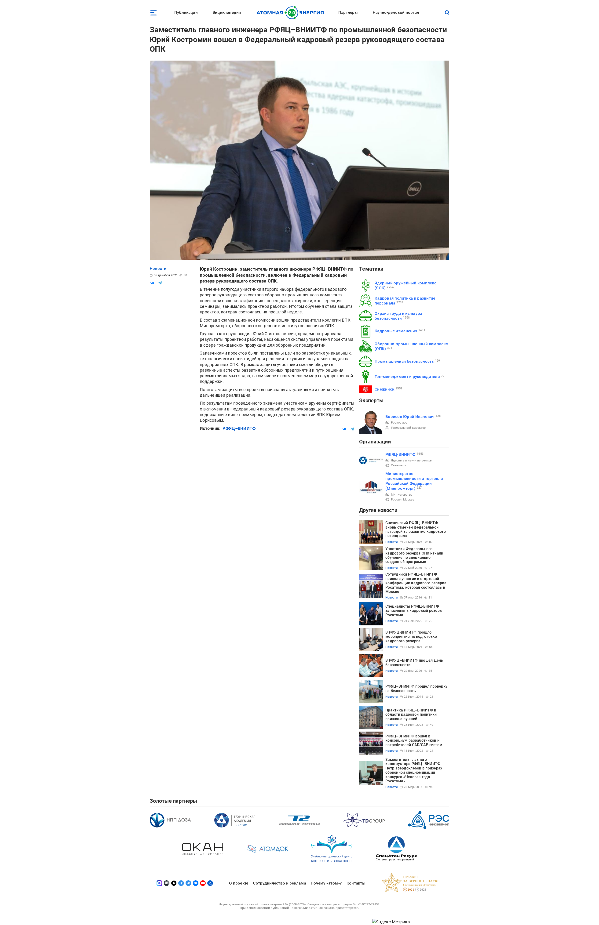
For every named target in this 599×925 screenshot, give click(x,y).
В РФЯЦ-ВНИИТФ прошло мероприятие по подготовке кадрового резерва (411, 636)
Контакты (356, 883)
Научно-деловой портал (396, 12)
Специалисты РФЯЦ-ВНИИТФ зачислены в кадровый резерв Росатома (413, 610)
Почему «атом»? (326, 883)
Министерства (401, 494)
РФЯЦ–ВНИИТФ (239, 428)
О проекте (238, 883)
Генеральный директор (408, 427)
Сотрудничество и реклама (279, 883)
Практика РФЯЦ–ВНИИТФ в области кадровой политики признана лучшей (411, 714)
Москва (408, 499)
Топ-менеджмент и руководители (407, 376)
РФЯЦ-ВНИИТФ (400, 454)
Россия (396, 499)
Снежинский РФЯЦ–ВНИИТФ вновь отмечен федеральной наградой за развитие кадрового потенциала (415, 529)
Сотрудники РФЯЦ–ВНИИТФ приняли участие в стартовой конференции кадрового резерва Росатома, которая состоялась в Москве (415, 583)
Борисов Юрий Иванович (410, 416)
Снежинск (384, 389)
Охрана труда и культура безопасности (398, 316)
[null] (152, 283)
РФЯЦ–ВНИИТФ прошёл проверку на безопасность (416, 688)
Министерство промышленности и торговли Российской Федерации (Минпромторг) (414, 481)
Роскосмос (399, 422)
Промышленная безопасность (404, 361)
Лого (291, 12)
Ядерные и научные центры (411, 460)
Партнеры (348, 12)
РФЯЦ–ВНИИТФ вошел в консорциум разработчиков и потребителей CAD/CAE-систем (413, 740)
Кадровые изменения (396, 331)
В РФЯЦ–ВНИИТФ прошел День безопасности (414, 662)
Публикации (186, 12)
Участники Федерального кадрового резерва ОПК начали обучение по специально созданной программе (414, 555)
